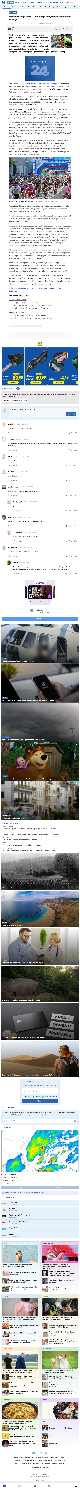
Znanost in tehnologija (48, 7)
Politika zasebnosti (46, 1460)
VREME (38, 619)
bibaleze (7, 1243)
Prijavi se (69, 414)
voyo (45, 1400)
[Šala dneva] (74, 1121)
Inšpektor (66, 7)
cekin (45, 1296)
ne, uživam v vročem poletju (12, 1180)
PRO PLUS (38, 1457)
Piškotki (63, 1457)
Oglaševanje (18, 1457)
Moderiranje (53, 1457)
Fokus (59, 7)
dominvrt (47, 1349)
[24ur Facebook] (41, 1453)
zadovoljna (48, 1243)
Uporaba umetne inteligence (40, 1467)
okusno (7, 1400)
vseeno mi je (7, 1183)
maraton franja (15, 326)
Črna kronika (16, 7)
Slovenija (7, 7)
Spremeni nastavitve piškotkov (26, 1460)
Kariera (45, 1457)
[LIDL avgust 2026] (40, 344)
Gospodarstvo (33, 7)
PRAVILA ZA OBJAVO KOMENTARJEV (15, 400)
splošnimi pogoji (38, 1097)
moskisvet (8, 1349)
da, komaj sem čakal (10, 1177)
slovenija (38, 326)
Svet (73, 7)
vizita (6, 1296)
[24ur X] (46, 1453)
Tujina (24, 7)
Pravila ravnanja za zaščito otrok (27, 1464)
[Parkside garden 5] (36, 366)
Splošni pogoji (60, 1460)
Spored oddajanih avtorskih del (53, 1464)
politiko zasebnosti (51, 1097)
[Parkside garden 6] (58, 366)
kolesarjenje (27, 326)
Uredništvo (29, 1457)
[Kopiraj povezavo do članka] (70, 29)
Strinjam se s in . (40, 1097)
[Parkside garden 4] (13, 366)
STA (13, 29)
